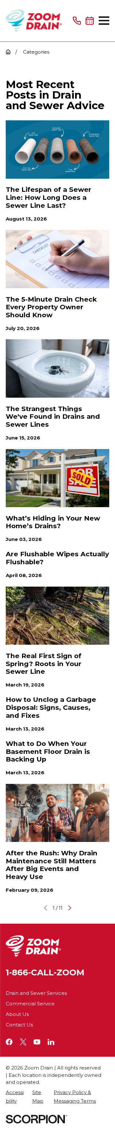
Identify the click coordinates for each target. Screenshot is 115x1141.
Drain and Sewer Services (36, 993)
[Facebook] (9, 1042)
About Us (17, 1014)
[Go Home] (8, 51)
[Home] (34, 21)
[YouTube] (37, 1042)
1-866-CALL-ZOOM (45, 972)
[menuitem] (16, 1096)
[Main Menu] (104, 20)
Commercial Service (30, 1004)
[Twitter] (23, 1042)
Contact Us (19, 1025)
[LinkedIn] (51, 1042)
